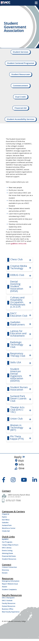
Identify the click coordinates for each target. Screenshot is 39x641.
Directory (5, 570)
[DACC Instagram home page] (13, 479)
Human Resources (8, 606)
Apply (18, 457)
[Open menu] (36, 3)
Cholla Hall (6, 531)
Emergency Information (10, 581)
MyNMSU (5, 539)
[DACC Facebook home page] (3, 479)
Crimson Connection (9, 567)
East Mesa (5, 520)
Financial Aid (21, 108)
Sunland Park (7, 525)
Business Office (7, 609)
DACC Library (6, 548)
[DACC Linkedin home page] (34, 479)
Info (21, 464)
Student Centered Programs (20, 63)
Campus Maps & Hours (10, 545)
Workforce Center (8, 528)
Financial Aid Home (9, 556)
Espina (4, 517)
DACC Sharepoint (8, 598)
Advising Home (7, 553)
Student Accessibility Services (20, 119)
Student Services (20, 52)
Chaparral (5, 514)
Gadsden (5, 522)
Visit (21, 461)
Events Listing (7, 550)
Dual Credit (20, 97)
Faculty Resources (8, 603)
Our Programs (7, 542)
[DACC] (5, 3)
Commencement (20, 85)
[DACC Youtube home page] (24, 479)
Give (21, 468)
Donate (4, 573)
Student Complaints (9, 589)
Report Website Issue (10, 584)
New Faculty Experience (11, 612)
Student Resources (20, 74)
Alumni (4, 587)
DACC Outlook (7, 600)
